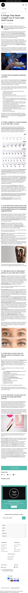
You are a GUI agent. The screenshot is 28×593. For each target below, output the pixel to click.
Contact (15, 546)
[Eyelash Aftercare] (14, 493)
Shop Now (14, 506)
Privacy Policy (10, 559)
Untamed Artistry (4, 551)
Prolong (2, 549)
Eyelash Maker (4, 544)
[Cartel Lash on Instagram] (14, 567)
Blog (4, 12)
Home (2, 12)
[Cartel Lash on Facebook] (17, 567)
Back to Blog (15, 468)
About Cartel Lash (17, 544)
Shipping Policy (17, 551)
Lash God (3, 546)
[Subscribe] (24, 517)
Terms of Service (17, 549)
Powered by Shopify (15, 588)
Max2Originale (4, 548)
